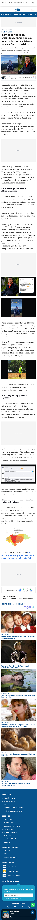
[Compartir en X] (27, 590)
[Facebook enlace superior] (30, 3)
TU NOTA (4, 2)
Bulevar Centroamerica (9, 598)
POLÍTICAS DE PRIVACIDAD (13, 811)
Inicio (2, 29)
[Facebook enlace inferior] (22, 907)
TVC (10, 2)
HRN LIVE (7, 842)
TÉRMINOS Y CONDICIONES (13, 808)
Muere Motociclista (29, 598)
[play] (32, 912)
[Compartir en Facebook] (20, 590)
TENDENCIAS (8, 829)
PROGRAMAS (5, 14)
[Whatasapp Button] (33, 905)
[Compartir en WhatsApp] (23, 590)
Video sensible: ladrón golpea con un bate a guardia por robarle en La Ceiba (17, 555)
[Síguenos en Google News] (31, 590)
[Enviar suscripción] (31, 895)
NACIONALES (14, 14)
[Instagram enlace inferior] (29, 907)
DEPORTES (7, 835)
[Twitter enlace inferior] (7, 907)
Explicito (19, 598)
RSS (5, 804)
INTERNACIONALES (10, 832)
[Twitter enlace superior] (26, 3)
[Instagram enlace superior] (33, 3)
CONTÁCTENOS (9, 798)
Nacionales (9, 29)
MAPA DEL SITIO (9, 801)
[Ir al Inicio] (17, 10)
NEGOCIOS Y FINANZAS (25, 14)
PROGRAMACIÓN (10, 839)
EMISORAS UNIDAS (19, 2)
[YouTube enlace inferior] (15, 907)
